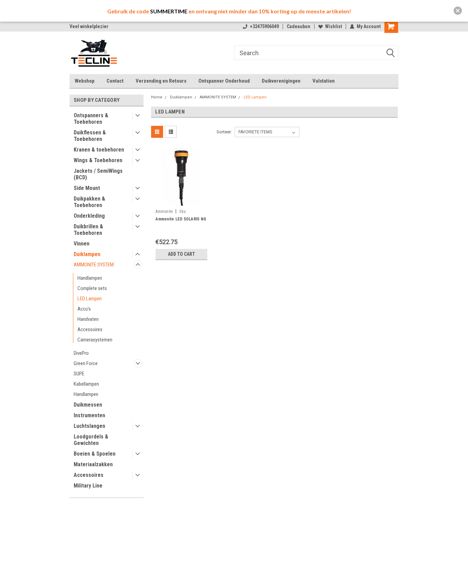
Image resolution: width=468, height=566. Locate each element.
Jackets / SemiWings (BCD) (98, 174)
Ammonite (164, 211)
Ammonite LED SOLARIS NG (181, 219)
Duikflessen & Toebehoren (90, 135)
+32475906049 (264, 26)
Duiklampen (87, 254)
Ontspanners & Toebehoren (91, 118)
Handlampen (89, 278)
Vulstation (323, 81)
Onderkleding (89, 216)
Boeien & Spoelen (94, 453)
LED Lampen (89, 299)
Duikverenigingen (281, 81)
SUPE (79, 374)
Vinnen (81, 243)
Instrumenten (89, 415)
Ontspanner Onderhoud (224, 81)
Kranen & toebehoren (99, 149)
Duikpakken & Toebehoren (89, 201)
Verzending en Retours (161, 81)
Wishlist (333, 26)
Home (156, 97)
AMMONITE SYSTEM (94, 265)
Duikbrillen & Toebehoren (88, 229)
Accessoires (89, 329)
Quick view (181, 201)
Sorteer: (224, 131)
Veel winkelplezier (89, 26)
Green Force (86, 363)
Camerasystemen (94, 340)
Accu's (84, 309)
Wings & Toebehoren (98, 160)
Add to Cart (181, 254)
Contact (115, 81)
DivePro (81, 353)
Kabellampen (86, 384)
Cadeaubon (298, 26)
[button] (458, 11)
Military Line (88, 485)
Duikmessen (88, 404)
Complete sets (92, 288)
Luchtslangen (89, 426)
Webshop (85, 81)
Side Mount (87, 188)
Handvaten (88, 319)
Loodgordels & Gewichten (91, 439)
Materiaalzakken (93, 464)
